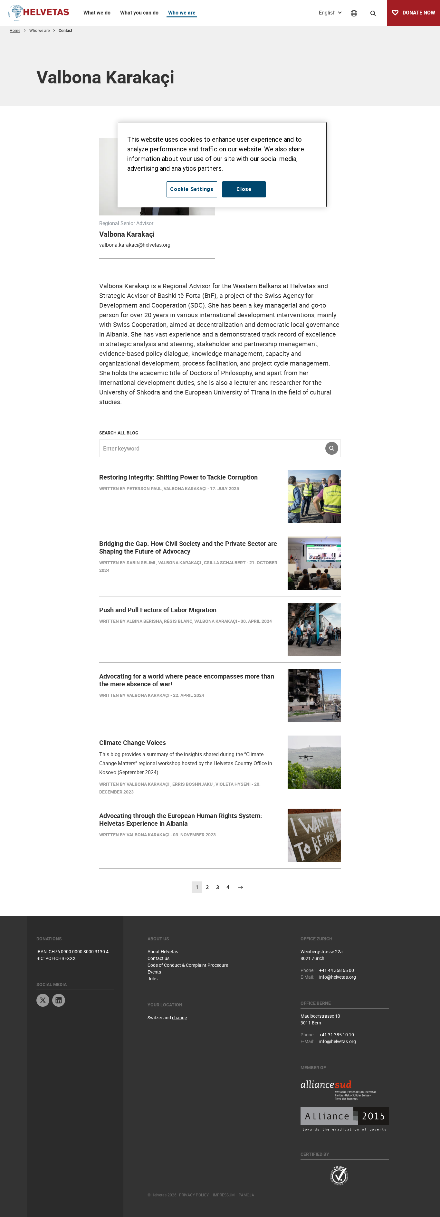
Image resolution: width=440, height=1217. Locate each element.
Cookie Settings (192, 189)
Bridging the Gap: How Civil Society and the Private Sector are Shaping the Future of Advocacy (188, 547)
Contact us (158, 958)
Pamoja (246, 1194)
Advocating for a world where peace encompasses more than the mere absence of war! (186, 680)
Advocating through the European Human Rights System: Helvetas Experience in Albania (180, 819)
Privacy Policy (194, 1194)
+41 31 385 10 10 (336, 1035)
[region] (222, 164)
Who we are (182, 12)
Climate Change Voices (132, 742)
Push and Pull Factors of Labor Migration (157, 609)
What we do (96, 12)
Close (244, 189)
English (328, 12)
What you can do (139, 12)
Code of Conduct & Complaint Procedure (188, 965)
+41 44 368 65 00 (336, 970)
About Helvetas (163, 951)
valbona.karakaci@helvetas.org (134, 244)
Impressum (223, 1194)
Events (154, 972)
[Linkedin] (58, 1001)
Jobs (153, 978)
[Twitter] (42, 1001)
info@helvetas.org (337, 977)
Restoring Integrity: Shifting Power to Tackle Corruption (178, 477)
